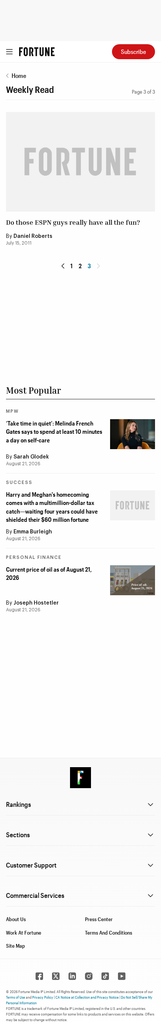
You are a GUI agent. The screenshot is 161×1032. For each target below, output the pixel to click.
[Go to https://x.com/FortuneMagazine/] (56, 976)
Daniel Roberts (32, 236)
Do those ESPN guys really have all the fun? (73, 222)
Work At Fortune (23, 932)
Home (19, 75)
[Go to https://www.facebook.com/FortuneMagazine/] (39, 976)
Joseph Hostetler (36, 603)
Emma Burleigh (32, 532)
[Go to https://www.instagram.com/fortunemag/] (88, 976)
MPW (12, 411)
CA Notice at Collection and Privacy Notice (87, 997)
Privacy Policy (42, 997)
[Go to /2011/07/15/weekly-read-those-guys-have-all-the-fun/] (80, 161)
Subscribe (133, 51)
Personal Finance (34, 557)
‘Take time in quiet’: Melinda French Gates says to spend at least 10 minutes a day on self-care (54, 432)
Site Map (15, 945)
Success (19, 482)
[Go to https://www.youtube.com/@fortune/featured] (121, 976)
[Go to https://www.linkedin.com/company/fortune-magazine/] (72, 976)
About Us (16, 919)
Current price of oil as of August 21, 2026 (49, 573)
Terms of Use (15, 997)
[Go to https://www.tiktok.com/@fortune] (105, 976)
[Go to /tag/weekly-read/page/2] (62, 265)
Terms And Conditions (108, 932)
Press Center (99, 919)
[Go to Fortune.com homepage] (37, 51)
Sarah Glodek (31, 457)
